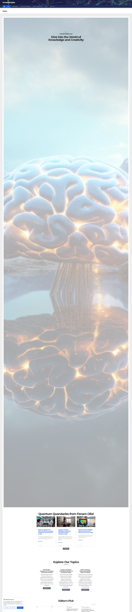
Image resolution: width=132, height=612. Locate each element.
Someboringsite (9, 2)
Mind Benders (15, 6)
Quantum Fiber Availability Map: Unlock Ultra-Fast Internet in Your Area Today (85, 531)
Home (8, 6)
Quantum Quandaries (25, 6)
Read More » (40, 541)
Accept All (20, 607)
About (46, 6)
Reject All (13, 607)
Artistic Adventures (38, 6)
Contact (52, 6)
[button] (94, 604)
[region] (13, 604)
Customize (7, 607)
